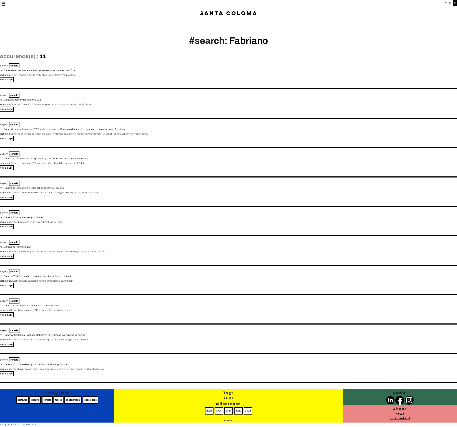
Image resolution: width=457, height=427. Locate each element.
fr (445, 3)
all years (228, 420)
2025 (219, 411)
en (455, 3)
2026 (209, 411)
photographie (73, 400)
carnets (14, 66)
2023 (238, 411)
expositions (90, 400)
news (399, 414)
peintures (22, 400)
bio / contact (400, 418)
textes (58, 400)
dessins (35, 400)
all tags (228, 398)
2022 (248, 411)
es (450, 3)
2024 (229, 411)
